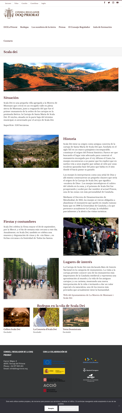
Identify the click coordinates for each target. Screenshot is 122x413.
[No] (119, 406)
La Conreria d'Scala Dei (45, 329)
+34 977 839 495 (16, 366)
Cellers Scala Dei (12, 329)
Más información (69, 408)
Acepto (51, 408)
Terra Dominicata (72, 329)
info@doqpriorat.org (19, 369)
